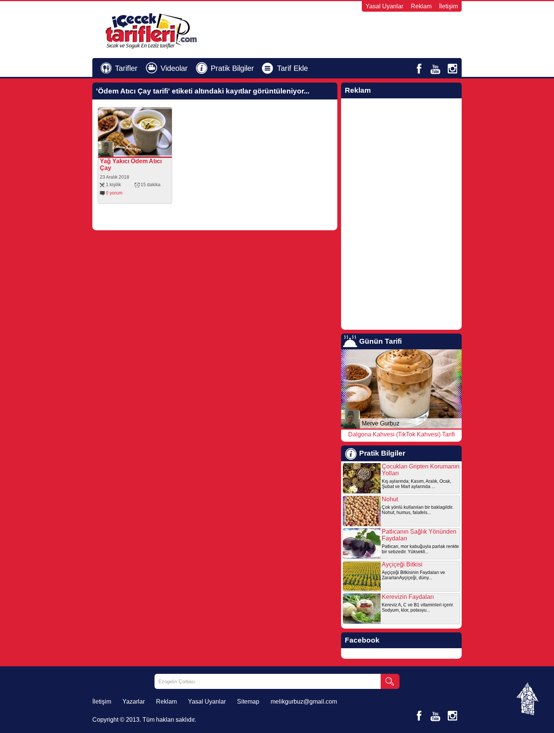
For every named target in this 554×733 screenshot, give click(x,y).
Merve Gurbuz (380, 423)
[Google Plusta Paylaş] (152, 151)
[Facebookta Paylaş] (131, 151)
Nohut (390, 499)
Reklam (421, 6)
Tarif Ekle (292, 68)
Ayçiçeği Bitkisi (402, 564)
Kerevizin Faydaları (408, 597)
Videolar (174, 68)
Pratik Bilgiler (232, 68)
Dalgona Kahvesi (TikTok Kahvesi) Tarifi (401, 434)
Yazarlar (133, 701)
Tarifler (126, 68)
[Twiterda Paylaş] (142, 151)
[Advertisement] (370, 30)
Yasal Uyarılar (384, 6)
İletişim (448, 6)
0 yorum (114, 193)
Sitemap (248, 701)
